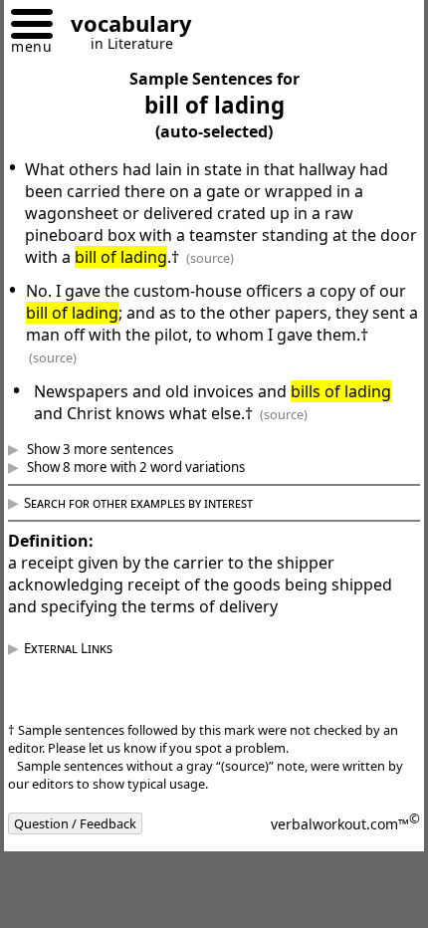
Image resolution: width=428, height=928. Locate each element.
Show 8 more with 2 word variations (149, 467)
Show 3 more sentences (113, 449)
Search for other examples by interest (153, 503)
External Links (83, 648)
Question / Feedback (90, 823)
